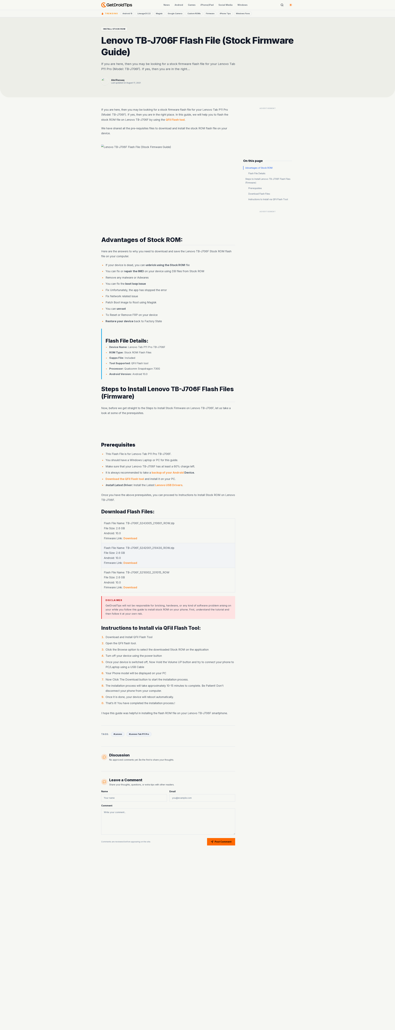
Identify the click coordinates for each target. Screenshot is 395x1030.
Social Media (225, 5)
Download (130, 538)
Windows (242, 5)
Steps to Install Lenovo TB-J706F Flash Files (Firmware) (267, 181)
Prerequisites (255, 188)
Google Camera (175, 13)
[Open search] (282, 5)
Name (104, 791)
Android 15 (127, 13)
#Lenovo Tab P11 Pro (139, 734)
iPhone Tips (225, 13)
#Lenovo (118, 734)
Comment (106, 805)
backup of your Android (168, 472)
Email (172, 791)
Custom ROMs (194, 13)
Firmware (210, 13)
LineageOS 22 (144, 13)
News (167, 5)
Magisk (159, 13)
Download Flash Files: (259, 193)
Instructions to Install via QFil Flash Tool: (268, 199)
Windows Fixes (243, 13)
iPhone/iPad (207, 5)
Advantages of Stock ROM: (259, 167)
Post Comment (223, 841)
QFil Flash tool (175, 119)
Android (179, 5)
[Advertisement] (168, 429)
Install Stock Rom (114, 29)
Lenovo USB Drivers (168, 485)
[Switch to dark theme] (291, 5)
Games (191, 5)
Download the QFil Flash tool (125, 479)
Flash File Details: (257, 173)
